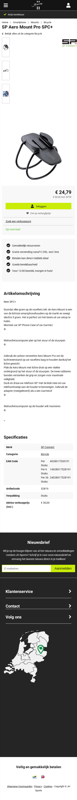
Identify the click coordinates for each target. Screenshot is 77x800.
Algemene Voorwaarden (19, 786)
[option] (6, 47)
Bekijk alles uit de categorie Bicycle (23, 33)
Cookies (48, 786)
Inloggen (41, 206)
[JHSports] (37, 8)
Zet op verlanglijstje (40, 213)
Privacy (38, 786)
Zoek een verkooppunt (18, 221)
